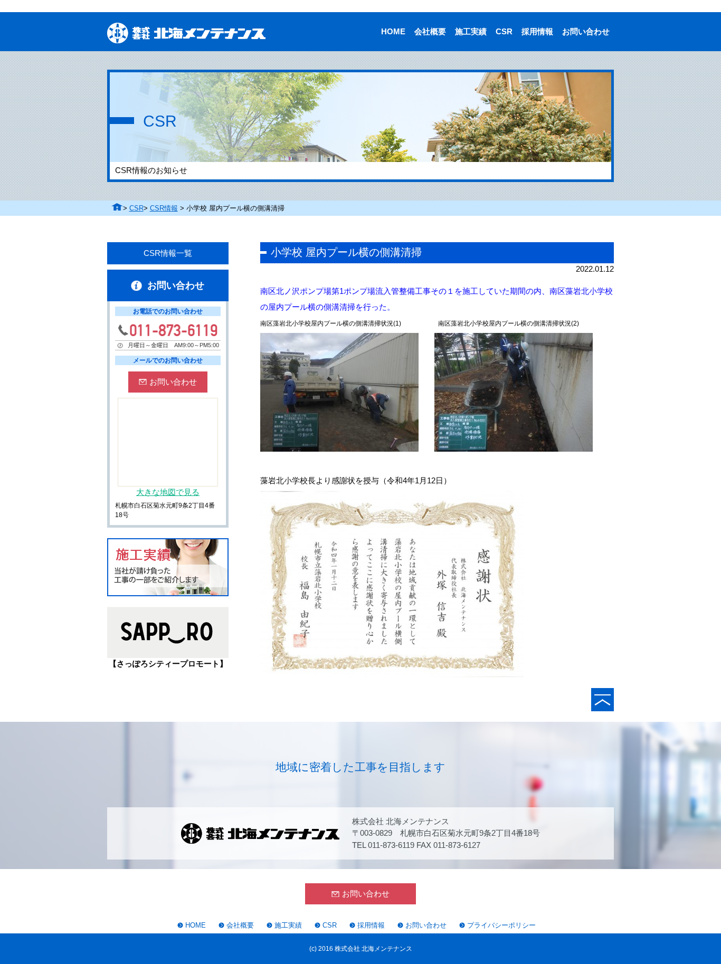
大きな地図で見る (168, 492)
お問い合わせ (586, 31)
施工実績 (471, 31)
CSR (504, 31)
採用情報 (537, 31)
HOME (393, 31)
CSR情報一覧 (168, 253)
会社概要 (430, 31)
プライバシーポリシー (501, 925)
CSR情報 (164, 208)
